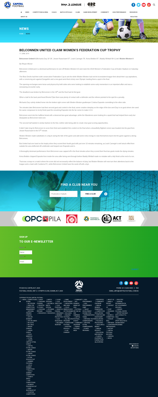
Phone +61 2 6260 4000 (124, 288)
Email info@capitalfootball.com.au (124, 291)
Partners (111, 322)
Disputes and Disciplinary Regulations (100, 317)
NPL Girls (31, 324)
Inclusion (68, 313)
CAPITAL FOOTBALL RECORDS (109, 332)
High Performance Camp (87, 305)
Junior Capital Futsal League (31, 342)
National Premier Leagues (30, 313)
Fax (137, 288)
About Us (111, 299)
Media (110, 338)
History (110, 328)
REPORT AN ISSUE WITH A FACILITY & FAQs (121, 315)
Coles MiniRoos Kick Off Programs (68, 309)
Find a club (90, 194)
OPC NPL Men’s (32, 321)
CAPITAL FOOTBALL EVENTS (76, 319)
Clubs (59, 299)
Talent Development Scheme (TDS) (87, 311)
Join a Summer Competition (30, 367)
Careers (111, 336)
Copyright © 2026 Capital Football (31, 297)
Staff (109, 309)
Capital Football (14, 5)
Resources (42, 313)
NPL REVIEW (31, 303)
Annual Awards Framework (99, 307)
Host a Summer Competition (30, 373)
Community (79, 299)
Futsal (30, 338)
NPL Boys (31, 322)
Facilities (120, 299)
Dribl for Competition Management (30, 307)
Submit (135, 269)
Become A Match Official (50, 305)
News (24, 299)
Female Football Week (76, 328)
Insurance (60, 313)
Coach (40, 299)
